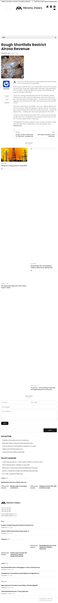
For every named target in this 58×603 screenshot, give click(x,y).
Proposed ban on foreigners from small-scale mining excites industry (23, 471)
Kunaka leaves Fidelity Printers (16, 474)
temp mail (4, 471)
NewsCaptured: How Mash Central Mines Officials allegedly (19, 585)
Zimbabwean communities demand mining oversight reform (20, 573)
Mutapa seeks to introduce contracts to (18, 487)
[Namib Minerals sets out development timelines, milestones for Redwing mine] (34, 546)
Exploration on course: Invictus (23, 465)
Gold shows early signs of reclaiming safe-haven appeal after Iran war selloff (19, 446)
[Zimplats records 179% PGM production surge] (34, 487)
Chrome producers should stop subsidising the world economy (24, 468)
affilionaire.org (5, 468)
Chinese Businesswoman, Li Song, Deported (14, 591)
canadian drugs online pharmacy (9, 462)
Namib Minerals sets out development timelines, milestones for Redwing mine (41, 266)
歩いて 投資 (5, 474)
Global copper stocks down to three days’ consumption (24, 135)
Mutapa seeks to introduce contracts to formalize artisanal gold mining (17, 443)
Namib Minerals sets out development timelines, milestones (48, 547)
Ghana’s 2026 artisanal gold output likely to (15, 531)
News (9, 53)
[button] (4, 8)
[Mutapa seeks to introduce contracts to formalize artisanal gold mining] (5, 487)
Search (50, 430)
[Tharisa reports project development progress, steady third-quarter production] (5, 554)
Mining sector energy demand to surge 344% (14, 166)
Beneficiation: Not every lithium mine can (13, 482)
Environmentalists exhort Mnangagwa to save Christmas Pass (20, 567)
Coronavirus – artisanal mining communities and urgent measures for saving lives (43, 388)
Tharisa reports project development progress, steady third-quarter (18, 554)
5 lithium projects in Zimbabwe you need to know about (30, 462)
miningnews (4, 53)
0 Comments (6, 102)
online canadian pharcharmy (8, 465)
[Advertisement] (29, 23)
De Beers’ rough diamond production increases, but (17, 525)
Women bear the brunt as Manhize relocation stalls (13, 452)
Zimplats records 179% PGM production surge (12, 449)
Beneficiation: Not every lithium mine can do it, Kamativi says (15, 440)
